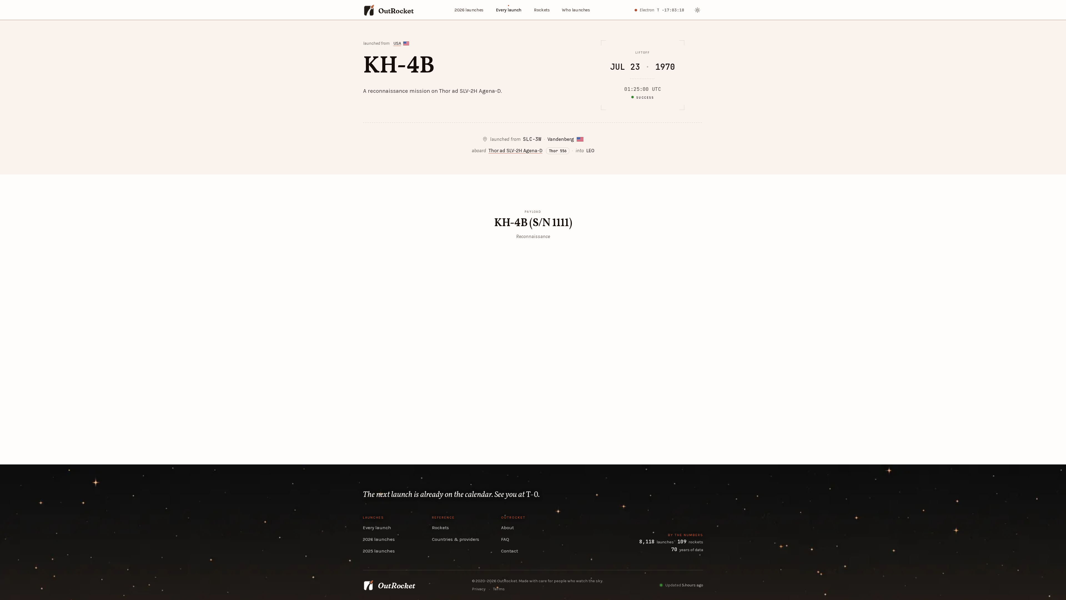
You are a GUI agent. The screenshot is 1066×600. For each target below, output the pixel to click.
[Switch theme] (697, 10)
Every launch (508, 10)
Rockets (541, 10)
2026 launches (468, 10)
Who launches (576, 10)
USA (397, 43)
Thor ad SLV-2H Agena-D (515, 151)
